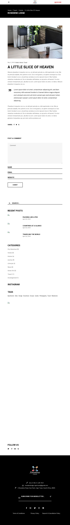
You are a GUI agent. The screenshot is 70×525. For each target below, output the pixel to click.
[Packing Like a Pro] (14, 218)
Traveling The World (31, 234)
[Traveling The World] (14, 235)
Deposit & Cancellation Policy (51, 513)
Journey (10, 260)
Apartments (11, 296)
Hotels (21, 10)
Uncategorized (12, 278)
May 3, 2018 (11, 62)
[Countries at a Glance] (14, 226)
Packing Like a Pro (30, 217)
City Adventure (12, 249)
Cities (16, 296)
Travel (15, 10)
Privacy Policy (35, 513)
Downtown (26, 296)
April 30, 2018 (26, 228)
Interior (21, 62)
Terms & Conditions (19, 513)
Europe (32, 296)
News (9, 267)
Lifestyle (10, 263)
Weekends (55, 296)
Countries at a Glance (32, 226)
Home (9, 10)
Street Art (11, 270)
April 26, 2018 (26, 219)
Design (20, 296)
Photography (43, 296)
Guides (37, 296)
